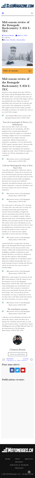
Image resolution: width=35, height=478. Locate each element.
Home (7, 459)
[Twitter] (17, 370)
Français (19, 468)
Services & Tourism (19, 465)
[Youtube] (23, 370)
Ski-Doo (13, 40)
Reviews (6, 40)
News (17, 459)
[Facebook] (12, 370)
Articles (29, 459)
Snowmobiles (21, 40)
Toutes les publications (17, 354)
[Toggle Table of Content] (29, 71)
